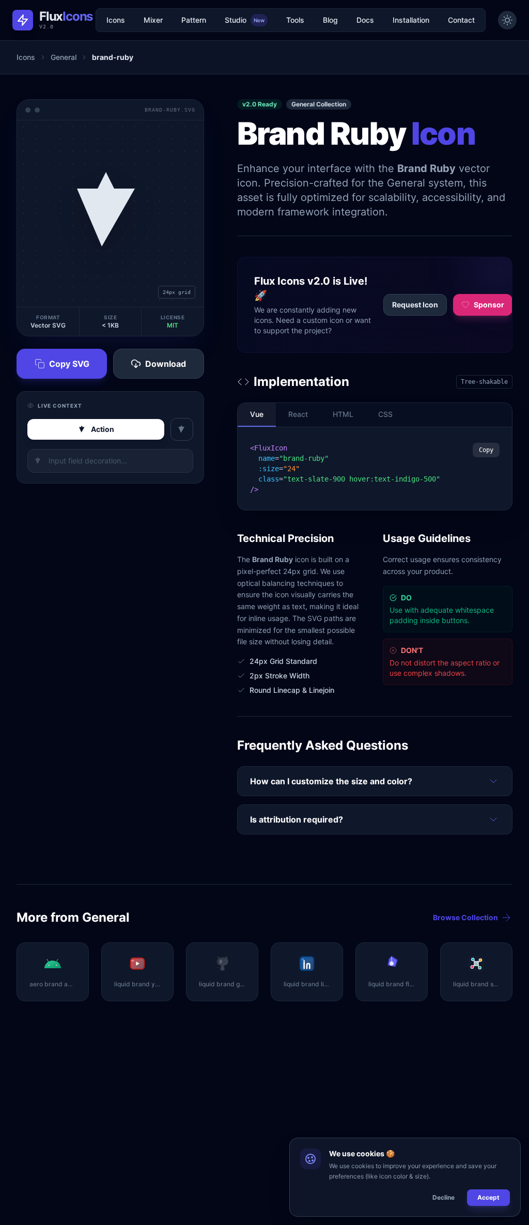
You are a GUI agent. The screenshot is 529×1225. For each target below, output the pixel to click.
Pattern (193, 19)
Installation (411, 19)
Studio (244, 19)
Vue (256, 414)
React (298, 414)
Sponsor (489, 304)
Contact (461, 19)
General (63, 57)
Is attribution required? (296, 819)
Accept (488, 1197)
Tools (295, 19)
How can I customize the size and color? (331, 781)
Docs (365, 19)
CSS (385, 414)
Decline (443, 1197)
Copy (486, 450)
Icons (115, 19)
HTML (343, 414)
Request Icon (415, 304)
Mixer (153, 19)
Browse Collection (465, 917)
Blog (330, 19)
